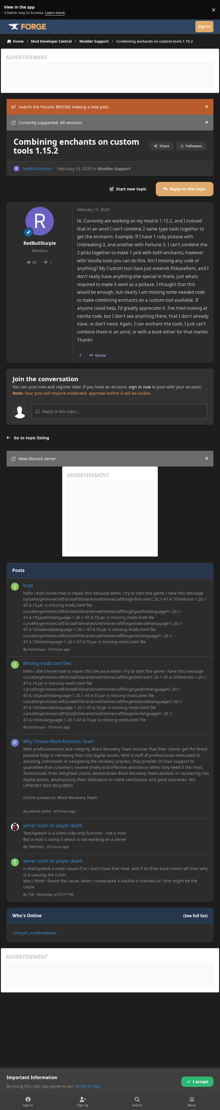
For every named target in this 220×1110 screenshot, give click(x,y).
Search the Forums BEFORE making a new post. (64, 107)
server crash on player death (52, 826)
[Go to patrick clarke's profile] (15, 743)
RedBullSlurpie (37, 168)
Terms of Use (87, 1086)
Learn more (11, 10)
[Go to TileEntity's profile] (15, 827)
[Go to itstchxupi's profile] (15, 587)
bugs (28, 585)
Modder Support (114, 168)
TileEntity (36, 846)
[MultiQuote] (80, 355)
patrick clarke (39, 811)
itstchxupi (36, 649)
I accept (200, 1081)
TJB (31, 894)
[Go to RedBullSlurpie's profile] (16, 169)
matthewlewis (43, 933)
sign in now (140, 387)
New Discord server (37, 458)
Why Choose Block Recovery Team (58, 741)
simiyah (20, 933)
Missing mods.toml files (47, 663)
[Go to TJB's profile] (15, 862)
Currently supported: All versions (50, 122)
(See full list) (195, 915)
